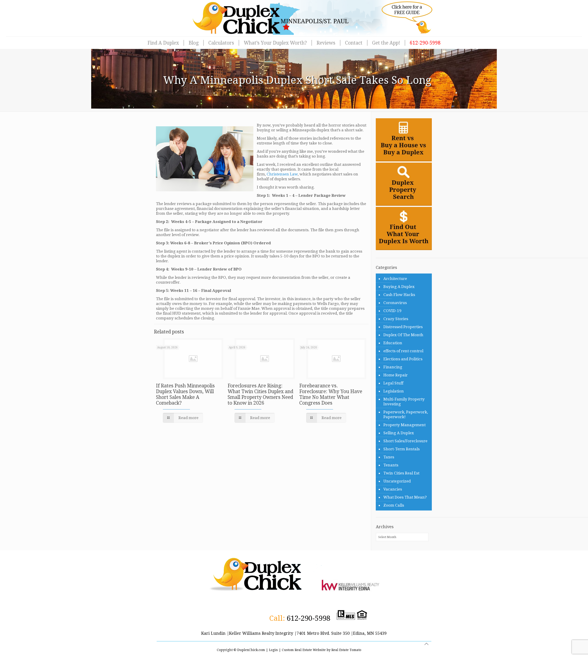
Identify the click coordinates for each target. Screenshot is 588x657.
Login (273, 650)
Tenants (390, 465)
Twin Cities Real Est (401, 473)
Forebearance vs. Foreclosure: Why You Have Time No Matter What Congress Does (330, 394)
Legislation (393, 391)
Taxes (388, 457)
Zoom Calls (393, 505)
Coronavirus (395, 302)
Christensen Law (282, 174)
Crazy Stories (395, 318)
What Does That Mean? (405, 497)
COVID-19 (392, 310)
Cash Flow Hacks (399, 294)
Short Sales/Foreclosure (405, 441)
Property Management (404, 425)
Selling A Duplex (398, 433)
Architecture (395, 278)
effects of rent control (403, 351)
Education (392, 343)
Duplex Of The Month (403, 335)
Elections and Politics (402, 359)
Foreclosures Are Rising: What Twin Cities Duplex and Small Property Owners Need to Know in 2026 (260, 394)
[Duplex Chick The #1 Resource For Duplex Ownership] (294, 18)
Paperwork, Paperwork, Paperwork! (405, 414)
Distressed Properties (403, 326)
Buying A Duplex (399, 286)
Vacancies (392, 489)
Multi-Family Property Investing (404, 401)
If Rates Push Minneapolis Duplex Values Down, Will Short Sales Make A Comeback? (185, 394)
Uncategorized (397, 481)
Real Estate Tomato (346, 650)
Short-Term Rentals (401, 449)
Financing (392, 367)
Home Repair (395, 375)
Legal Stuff (393, 383)
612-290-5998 (308, 618)
